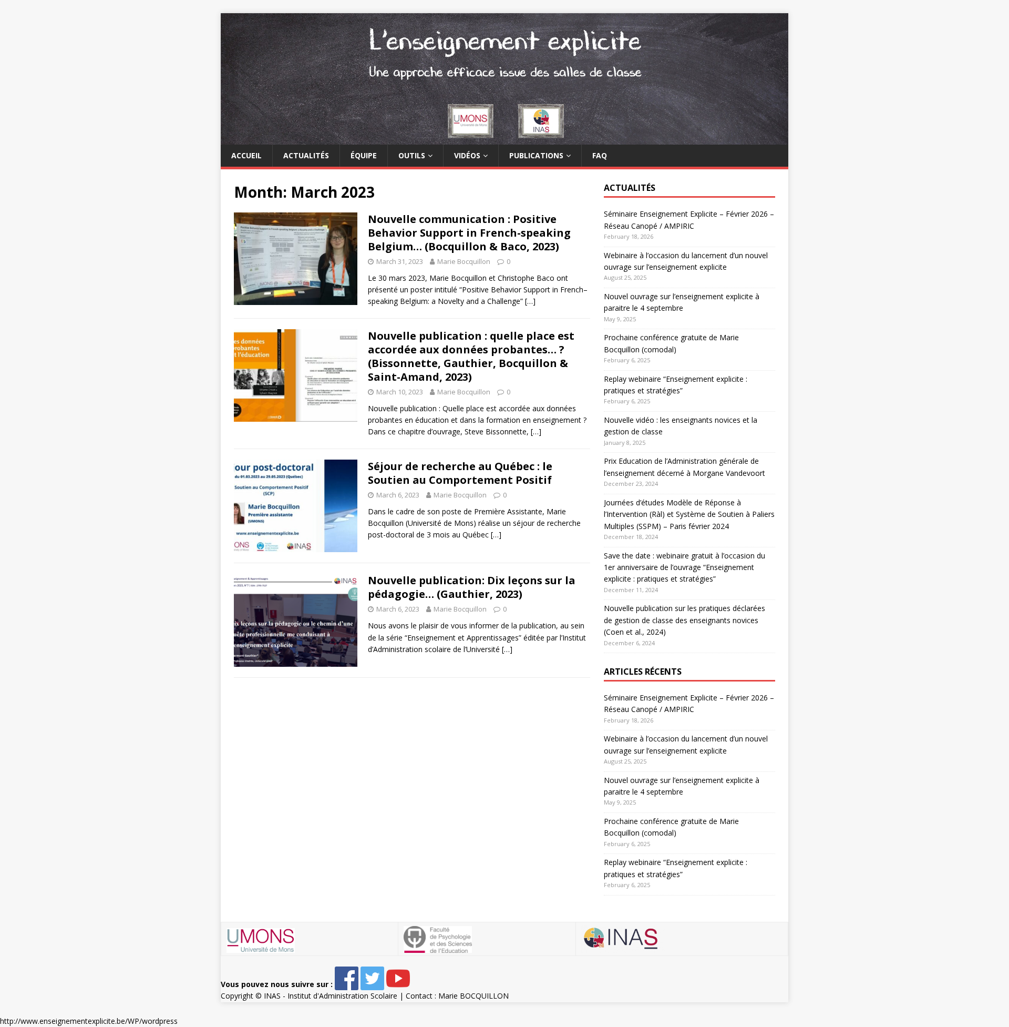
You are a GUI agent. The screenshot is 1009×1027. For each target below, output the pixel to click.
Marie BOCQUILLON (473, 996)
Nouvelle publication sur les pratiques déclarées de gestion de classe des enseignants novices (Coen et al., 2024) (684, 620)
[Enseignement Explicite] (504, 139)
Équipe (364, 155)
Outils (411, 155)
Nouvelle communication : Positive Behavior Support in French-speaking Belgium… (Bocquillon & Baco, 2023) (469, 232)
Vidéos (467, 155)
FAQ (599, 155)
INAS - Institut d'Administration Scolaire (330, 996)
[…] (530, 301)
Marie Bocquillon (463, 261)
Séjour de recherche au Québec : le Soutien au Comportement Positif (460, 473)
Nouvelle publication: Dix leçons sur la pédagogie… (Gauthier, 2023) (471, 587)
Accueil (246, 155)
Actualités (306, 155)
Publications (536, 155)
